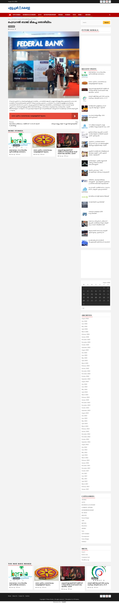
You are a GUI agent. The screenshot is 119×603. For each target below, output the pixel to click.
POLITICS (84, 526)
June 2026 (84, 324)
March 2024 (85, 395)
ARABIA (84, 500)
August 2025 (85, 350)
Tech (83, 531)
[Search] (110, 14)
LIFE (83, 521)
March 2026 (85, 332)
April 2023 (85, 423)
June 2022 (84, 450)
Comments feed (86, 557)
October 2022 (85, 439)
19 (92, 297)
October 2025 (85, 345)
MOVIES (60, 15)
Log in (83, 552)
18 (88, 297)
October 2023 (85, 408)
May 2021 (84, 479)
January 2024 (85, 400)
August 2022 (85, 444)
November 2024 (86, 374)
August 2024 (85, 381)
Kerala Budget (85, 518)
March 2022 (85, 458)
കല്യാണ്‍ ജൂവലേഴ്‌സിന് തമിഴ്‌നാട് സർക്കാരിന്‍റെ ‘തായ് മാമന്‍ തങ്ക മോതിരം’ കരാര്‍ (67, 151)
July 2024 (84, 384)
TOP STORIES (16, 15)
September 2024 (86, 379)
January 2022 (85, 463)
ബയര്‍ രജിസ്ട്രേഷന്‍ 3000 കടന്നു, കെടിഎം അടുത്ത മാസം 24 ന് (98, 584)
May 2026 (84, 326)
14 (100, 294)
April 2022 (85, 455)
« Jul (83, 308)
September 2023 (86, 410)
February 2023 (86, 429)
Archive (88, 15)
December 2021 (86, 465)
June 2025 (84, 355)
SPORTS (84, 528)
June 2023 (84, 418)
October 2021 (85, 471)
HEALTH (84, 515)
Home (9, 596)
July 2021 (84, 473)
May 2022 (84, 452)
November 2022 (86, 437)
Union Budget (85, 539)
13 (96, 294)
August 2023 (85, 413)
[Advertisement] (43, 172)
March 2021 (85, 484)
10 (84, 294)
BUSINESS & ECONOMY (29, 15)
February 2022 (86, 460)
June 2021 (84, 476)
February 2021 (86, 486)
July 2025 (84, 353)
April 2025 (85, 360)
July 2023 (84, 416)
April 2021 (85, 481)
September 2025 (86, 347)
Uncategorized (85, 536)
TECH (74, 15)
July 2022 (84, 447)
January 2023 (85, 431)
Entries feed (85, 555)
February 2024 (86, 397)
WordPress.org (85, 560)
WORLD (84, 542)
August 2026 (85, 318)
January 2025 (85, 368)
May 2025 (84, 358)
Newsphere (68, 599)
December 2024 (86, 371)
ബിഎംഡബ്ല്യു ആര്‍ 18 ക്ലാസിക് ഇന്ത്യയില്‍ (64, 123)
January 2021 (85, 489)
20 (96, 297)
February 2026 (86, 334)
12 (92, 294)
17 (84, 297)
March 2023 (85, 426)
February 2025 (86, 366)
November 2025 (86, 342)
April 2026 (85, 329)
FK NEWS (67, 15)
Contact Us (21, 596)
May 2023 (84, 421)
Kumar (18, 154)
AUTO (39, 15)
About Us (14, 596)
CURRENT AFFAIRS (87, 507)
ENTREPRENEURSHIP (50, 15)
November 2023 (86, 405)
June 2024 (84, 387)
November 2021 (86, 468)
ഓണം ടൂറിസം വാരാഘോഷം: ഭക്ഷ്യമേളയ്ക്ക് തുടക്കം (43, 151)
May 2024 (84, 389)
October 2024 (85, 376)
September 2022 (86, 442)
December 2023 (86, 402)
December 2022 (86, 434)
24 (84, 301)
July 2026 (84, 321)
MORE (79, 15)
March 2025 (85, 363)
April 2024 (85, 392)
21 (100, 297)
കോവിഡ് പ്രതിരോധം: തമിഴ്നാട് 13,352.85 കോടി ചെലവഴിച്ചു (24, 123)
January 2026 (85, 337)
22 (104, 297)
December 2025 (86, 339)
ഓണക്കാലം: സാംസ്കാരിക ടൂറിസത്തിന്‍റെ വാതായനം (18, 151)
